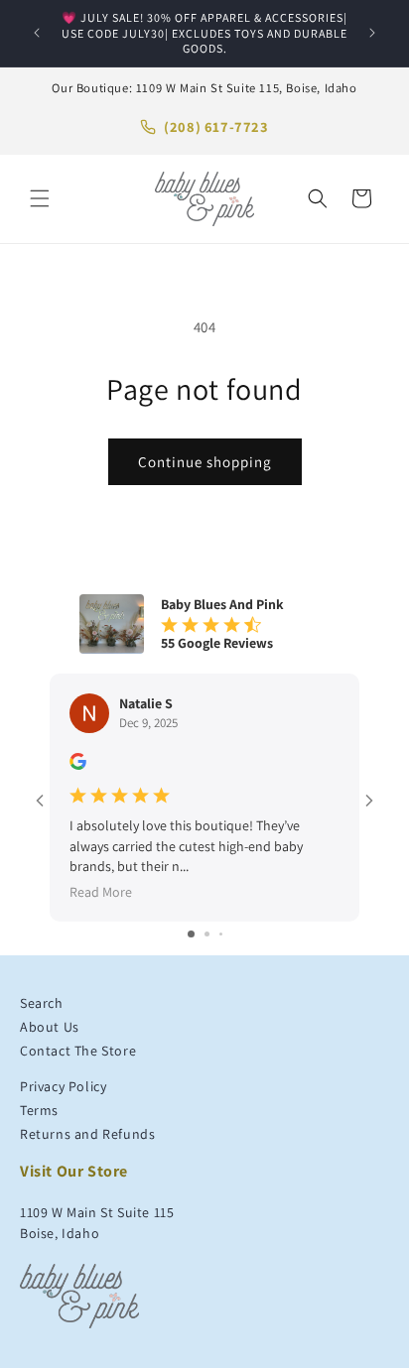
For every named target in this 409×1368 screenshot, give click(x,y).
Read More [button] (100, 892)
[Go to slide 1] (191, 934)
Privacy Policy (63, 1086)
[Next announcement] (372, 33)
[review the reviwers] (77, 765)
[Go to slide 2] (206, 934)
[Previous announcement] (37, 33)
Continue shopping (205, 461)
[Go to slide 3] (220, 934)
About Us (49, 1027)
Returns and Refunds (87, 1134)
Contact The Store (78, 1050)
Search (42, 1003)
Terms (39, 1110)
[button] (40, 198)
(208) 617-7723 (216, 126)
